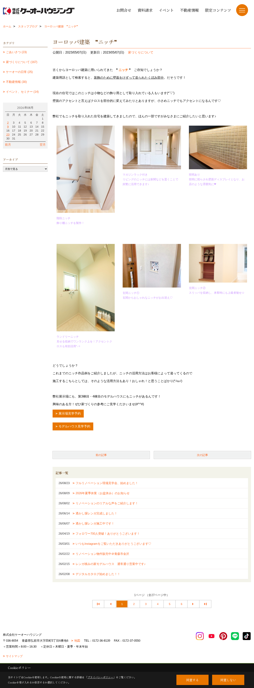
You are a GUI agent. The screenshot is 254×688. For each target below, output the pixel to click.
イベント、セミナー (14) (22, 91)
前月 (8, 144)
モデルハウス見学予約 (74, 426)
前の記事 (101, 455)
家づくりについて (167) (21, 62)
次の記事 (202, 455)
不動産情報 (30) (16, 81)
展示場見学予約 (70, 413)
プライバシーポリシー (100, 677)
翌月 (43, 144)
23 (8, 134)
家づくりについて (140, 52)
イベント (166, 10)
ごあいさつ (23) (16, 52)
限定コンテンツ (218, 10)
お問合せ (123, 10)
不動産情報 (189, 10)
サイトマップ (14, 656)
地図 (77, 640)
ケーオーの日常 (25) (19, 72)
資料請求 (145, 10)
